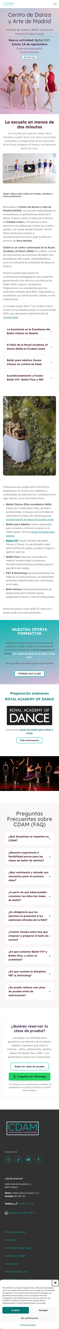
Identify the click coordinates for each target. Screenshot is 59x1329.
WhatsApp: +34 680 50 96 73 (21, 1212)
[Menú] (55, 4)
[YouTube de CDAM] (28, 1159)
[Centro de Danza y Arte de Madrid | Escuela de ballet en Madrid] (8, 4)
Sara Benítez (24, 240)
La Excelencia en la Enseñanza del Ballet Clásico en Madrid (29, 331)
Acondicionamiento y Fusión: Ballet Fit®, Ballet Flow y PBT (29, 377)
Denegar (43, 1310)
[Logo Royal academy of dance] (29, 715)
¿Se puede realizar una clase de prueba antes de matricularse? (29, 991)
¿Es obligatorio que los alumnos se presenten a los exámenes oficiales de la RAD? (29, 915)
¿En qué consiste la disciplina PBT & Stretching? (29, 973)
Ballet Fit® (42, 40)
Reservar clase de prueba (29, 1066)
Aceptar (15, 1310)
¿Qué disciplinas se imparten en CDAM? (29, 838)
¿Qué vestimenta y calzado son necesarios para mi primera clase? (29, 876)
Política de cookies (28, 1325)
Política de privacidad (15, 1232)
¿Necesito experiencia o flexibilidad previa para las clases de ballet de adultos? (29, 856)
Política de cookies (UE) (16, 1271)
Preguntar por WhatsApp (31, 1076)
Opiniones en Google (15, 1255)
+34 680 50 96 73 (25, 1203)
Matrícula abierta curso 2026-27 (21, 608)
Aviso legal (10, 1239)
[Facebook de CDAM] (38, 1159)
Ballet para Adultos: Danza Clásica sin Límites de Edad (29, 362)
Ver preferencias (29, 1318)
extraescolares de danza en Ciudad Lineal (30, 519)
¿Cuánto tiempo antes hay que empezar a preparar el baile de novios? (29, 935)
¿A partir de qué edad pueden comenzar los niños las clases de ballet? (29, 896)
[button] (55, 1282)
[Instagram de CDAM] (8, 1159)
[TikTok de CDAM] (18, 1159)
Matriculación (11, 1263)
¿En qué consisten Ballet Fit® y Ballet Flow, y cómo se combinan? (29, 955)
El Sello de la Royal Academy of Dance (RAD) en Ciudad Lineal (29, 346)
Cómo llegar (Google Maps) (18, 1248)
